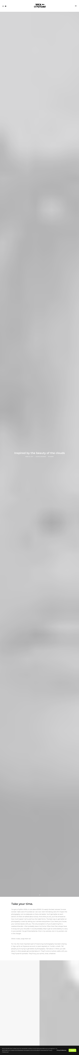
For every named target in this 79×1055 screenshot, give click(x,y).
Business (43, 456)
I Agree (72, 1050)
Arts (38, 456)
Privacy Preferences (61, 1050)
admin (52, 456)
